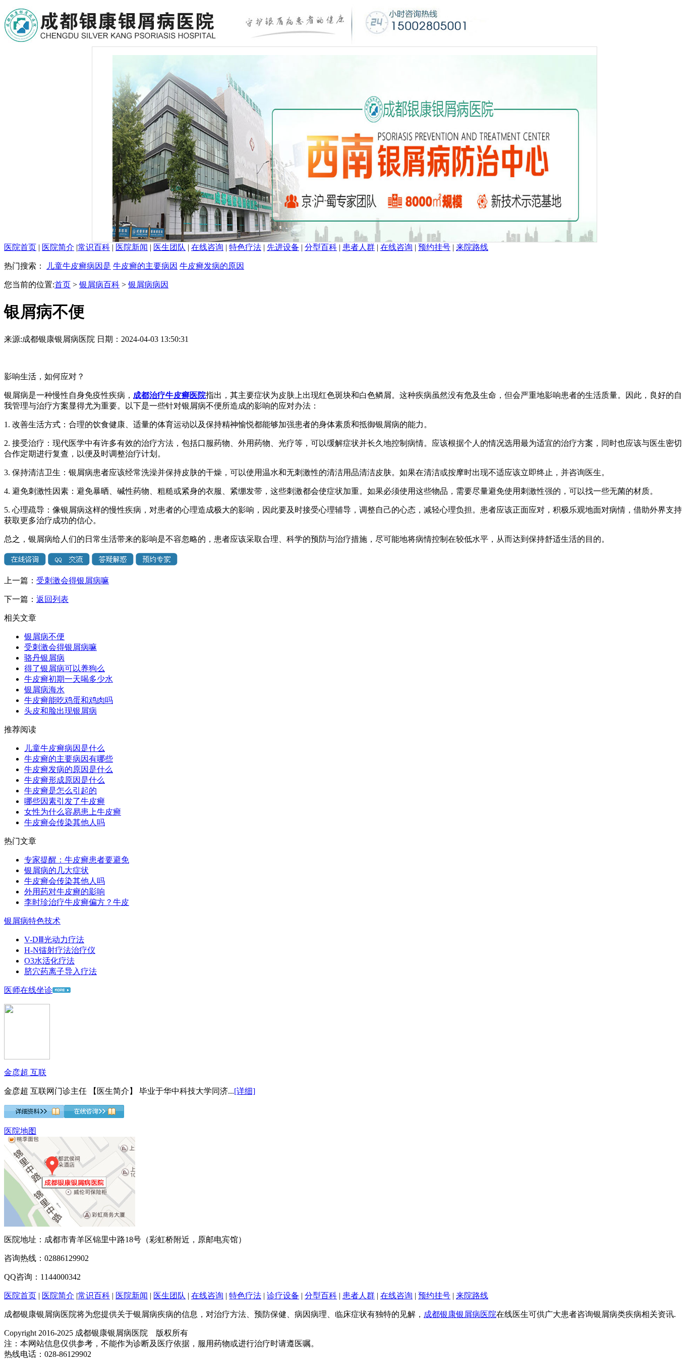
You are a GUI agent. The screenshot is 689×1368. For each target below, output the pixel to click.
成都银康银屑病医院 (460, 1314)
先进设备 (283, 247)
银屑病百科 (99, 284)
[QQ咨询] (69, 563)
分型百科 (321, 247)
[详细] (244, 1091)
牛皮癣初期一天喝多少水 (68, 679)
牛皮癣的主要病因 (145, 266)
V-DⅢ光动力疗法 (54, 939)
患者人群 (358, 247)
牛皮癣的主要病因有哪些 (68, 758)
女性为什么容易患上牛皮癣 (72, 811)
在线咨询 (207, 247)
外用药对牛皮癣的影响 (64, 891)
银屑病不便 (44, 636)
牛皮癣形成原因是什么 (64, 780)
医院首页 (20, 247)
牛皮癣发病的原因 (212, 266)
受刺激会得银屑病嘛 (72, 580)
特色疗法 (245, 247)
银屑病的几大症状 (56, 870)
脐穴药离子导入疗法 (60, 971)
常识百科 (94, 247)
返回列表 (52, 599)
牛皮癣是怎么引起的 (60, 790)
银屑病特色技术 (32, 921)
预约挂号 (434, 247)
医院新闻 (132, 247)
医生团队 (169, 247)
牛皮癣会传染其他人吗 (64, 822)
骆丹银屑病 (44, 657)
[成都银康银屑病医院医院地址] (69, 1224)
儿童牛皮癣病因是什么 (64, 748)
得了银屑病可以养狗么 (64, 668)
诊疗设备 (283, 1295)
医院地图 (20, 1131)
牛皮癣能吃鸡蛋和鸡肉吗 (68, 700)
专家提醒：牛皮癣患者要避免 (76, 859)
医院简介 (58, 247)
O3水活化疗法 (49, 960)
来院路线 (472, 247)
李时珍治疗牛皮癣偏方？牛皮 (76, 902)
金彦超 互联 (25, 1072)
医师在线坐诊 (28, 990)
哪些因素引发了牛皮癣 (64, 801)
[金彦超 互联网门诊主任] (27, 1056)
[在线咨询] (25, 563)
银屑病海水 (44, 689)
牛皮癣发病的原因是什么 (68, 769)
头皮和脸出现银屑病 (60, 710)
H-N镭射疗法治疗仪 (59, 950)
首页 (62, 284)
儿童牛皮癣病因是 (78, 266)
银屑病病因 (148, 284)
